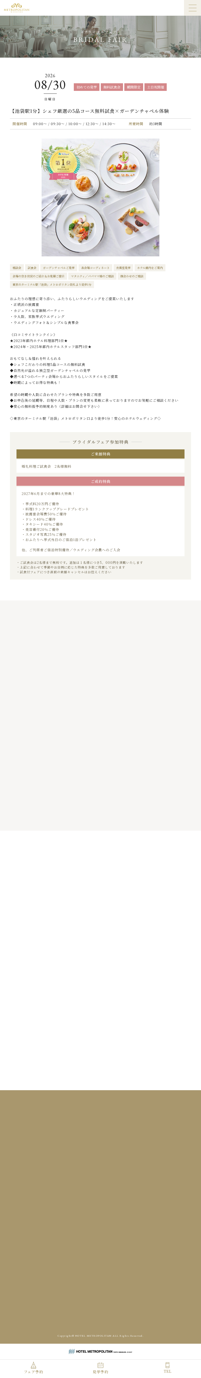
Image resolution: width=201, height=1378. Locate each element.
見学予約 (100, 1371)
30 (132, 957)
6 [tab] (102, 819)
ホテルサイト (100, 1329)
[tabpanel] (58, 734)
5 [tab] (97, 819)
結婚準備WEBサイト (124, 1317)
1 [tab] (76, 819)
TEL (167, 1371)
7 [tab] (107, 819)
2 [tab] (81, 819)
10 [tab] (124, 819)
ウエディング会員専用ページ (82, 1317)
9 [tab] (118, 819)
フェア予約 (33, 1371)
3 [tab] (86, 819)
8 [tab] (113, 819)
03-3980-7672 (104, 1186)
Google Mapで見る (100, 1164)
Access (67, 1265)
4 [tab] (92, 819)
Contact (140, 1265)
